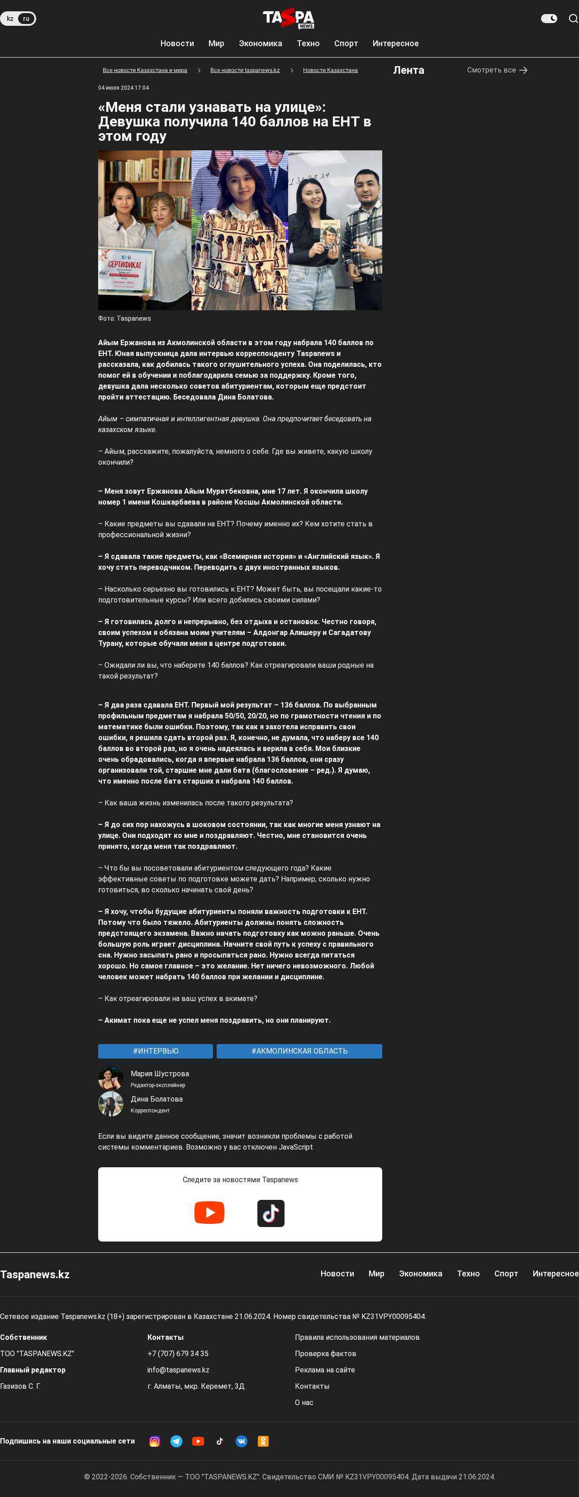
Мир (216, 43)
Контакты (312, 1386)
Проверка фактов (325, 1353)
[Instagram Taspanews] (154, 1441)
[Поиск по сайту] (573, 18)
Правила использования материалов (357, 1337)
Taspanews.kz (35, 1274)
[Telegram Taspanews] (176, 1441)
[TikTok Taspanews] (271, 1213)
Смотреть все (491, 70)
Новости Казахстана (330, 70)
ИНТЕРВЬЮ (157, 1051)
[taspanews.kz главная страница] (288, 18)
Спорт (346, 43)
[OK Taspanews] (263, 1441)
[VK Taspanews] (241, 1441)
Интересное (396, 43)
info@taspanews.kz (178, 1370)
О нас (304, 1402)
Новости (177, 43)
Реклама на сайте (325, 1370)
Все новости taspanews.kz (245, 70)
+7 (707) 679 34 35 (178, 1353)
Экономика (260, 43)
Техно (308, 43)
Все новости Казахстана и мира (145, 70)
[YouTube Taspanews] (209, 1213)
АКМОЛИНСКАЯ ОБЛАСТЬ (301, 1051)
